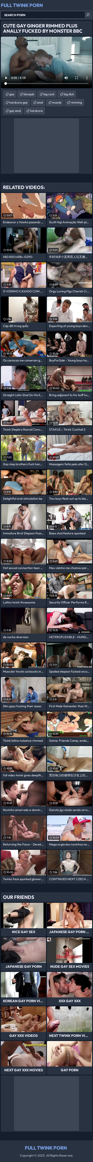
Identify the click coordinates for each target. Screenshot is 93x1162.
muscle (56, 102)
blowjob (29, 94)
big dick (69, 94)
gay (11, 94)
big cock (49, 94)
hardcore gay (18, 102)
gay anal (15, 111)
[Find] (88, 15)
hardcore (36, 111)
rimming (76, 102)
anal (40, 102)
